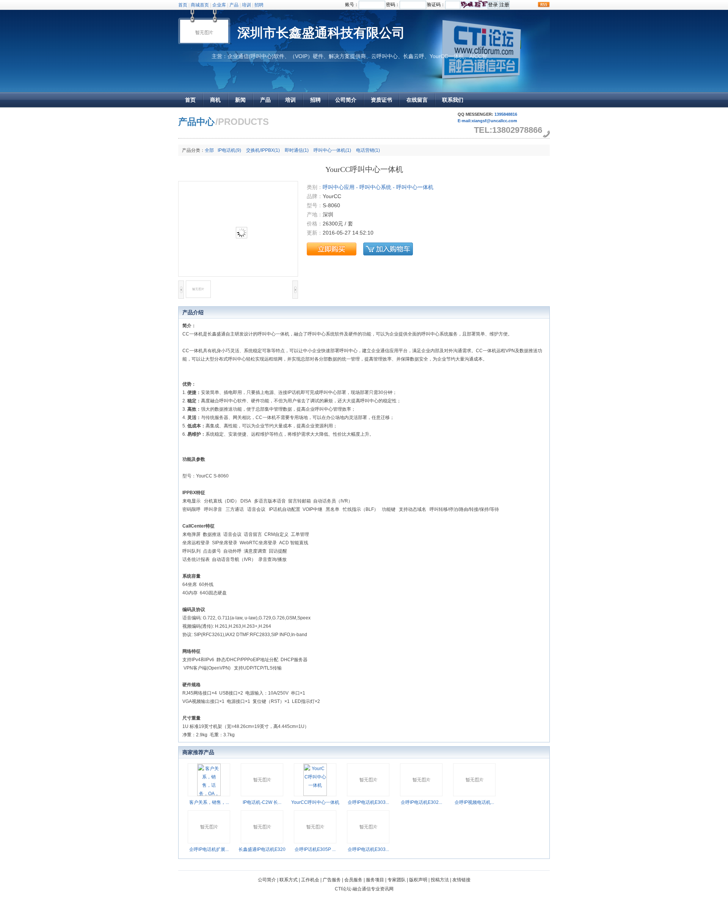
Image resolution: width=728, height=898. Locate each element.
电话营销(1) (368, 150)
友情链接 (461, 879)
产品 (233, 5)
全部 (209, 150)
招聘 (259, 5)
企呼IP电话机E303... (368, 802)
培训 (246, 5)
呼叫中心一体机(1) (332, 150)
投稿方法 (440, 879)
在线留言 (417, 100)
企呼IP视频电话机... (474, 802)
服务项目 (375, 879)
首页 (182, 5)
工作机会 (310, 879)
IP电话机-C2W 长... (262, 802)
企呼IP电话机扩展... (209, 849)
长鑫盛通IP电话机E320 (262, 849)
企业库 (219, 5)
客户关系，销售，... (209, 802)
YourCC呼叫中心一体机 (315, 802)
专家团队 (397, 879)
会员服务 (353, 879)
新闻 (240, 100)
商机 (215, 100)
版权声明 (418, 879)
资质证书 (381, 100)
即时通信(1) (297, 150)
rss (544, 4)
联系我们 (452, 100)
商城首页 (200, 5)
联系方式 (288, 879)
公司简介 (345, 100)
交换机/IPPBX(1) (263, 150)
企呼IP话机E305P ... (315, 849)
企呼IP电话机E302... (421, 802)
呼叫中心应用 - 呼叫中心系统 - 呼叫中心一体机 (378, 187)
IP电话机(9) (229, 150)
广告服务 (332, 879)
